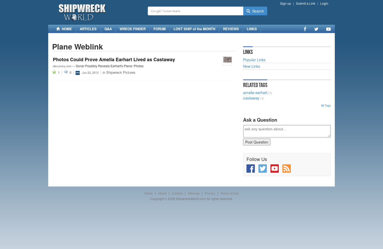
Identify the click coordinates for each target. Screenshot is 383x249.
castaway (251, 98)
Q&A (108, 28)
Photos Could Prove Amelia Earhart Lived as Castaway (114, 59)
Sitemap (194, 193)
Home (148, 193)
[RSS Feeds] (286, 168)
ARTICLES (88, 28)
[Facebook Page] (305, 29)
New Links (251, 66)
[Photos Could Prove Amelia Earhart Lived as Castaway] (227, 60)
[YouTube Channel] (328, 29)
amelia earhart (255, 92)
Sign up (285, 3)
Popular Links (254, 59)
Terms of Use (229, 193)
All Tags (326, 105)
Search (257, 11)
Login (324, 3)
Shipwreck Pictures (120, 72)
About (162, 193)
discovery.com (62, 66)
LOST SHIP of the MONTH (194, 28)
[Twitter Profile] (316, 29)
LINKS (252, 28)
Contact (177, 193)
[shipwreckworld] (78, 72)
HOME (66, 28)
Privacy (210, 193)
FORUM (159, 28)
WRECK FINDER (133, 28)
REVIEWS (231, 28)
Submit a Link (305, 3)
